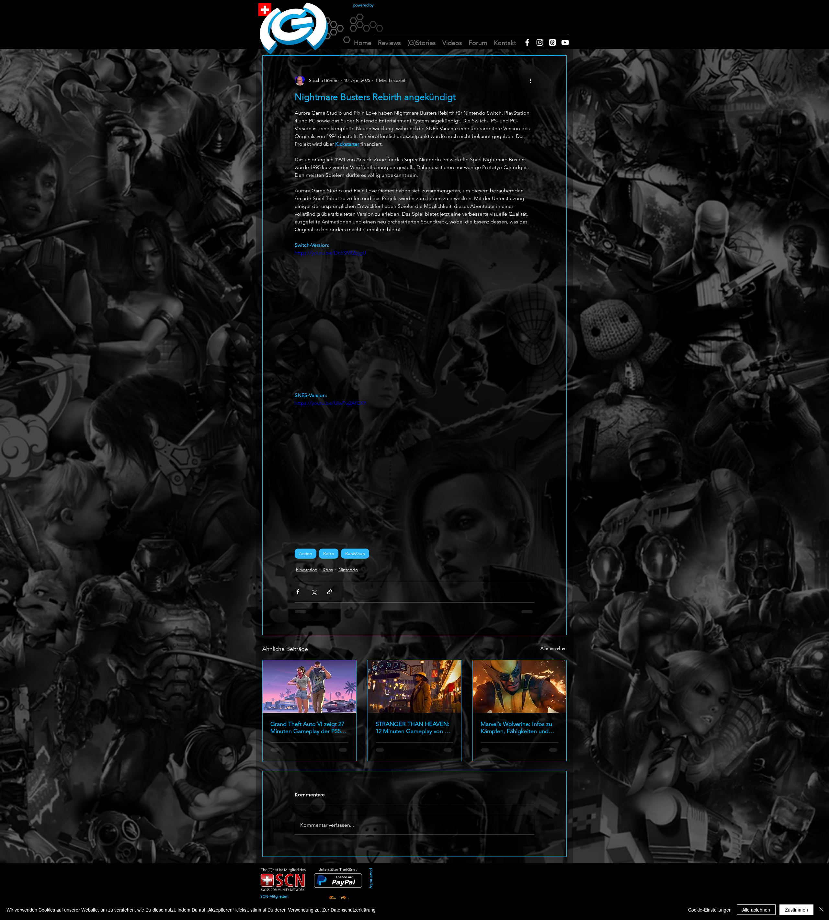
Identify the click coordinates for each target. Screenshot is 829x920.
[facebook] (527, 42)
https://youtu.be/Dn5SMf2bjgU (330, 253)
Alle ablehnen (756, 909)
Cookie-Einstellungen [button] (710, 909)
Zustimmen (796, 909)
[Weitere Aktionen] (530, 80)
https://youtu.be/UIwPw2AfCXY (330, 403)
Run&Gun (355, 553)
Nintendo (348, 570)
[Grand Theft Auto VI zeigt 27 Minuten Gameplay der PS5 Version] (309, 686)
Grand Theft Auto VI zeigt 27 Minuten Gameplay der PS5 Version (307, 728)
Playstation (306, 570)
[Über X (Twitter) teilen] (314, 592)
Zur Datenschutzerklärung (349, 909)
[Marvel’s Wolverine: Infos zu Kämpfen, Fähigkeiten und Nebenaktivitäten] (519, 686)
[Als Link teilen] (329, 592)
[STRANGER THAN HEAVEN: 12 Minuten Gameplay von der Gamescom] (414, 686)
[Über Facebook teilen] (298, 592)
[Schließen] (821, 909)
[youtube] (565, 42)
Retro (328, 553)
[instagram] (539, 42)
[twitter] (552, 42)
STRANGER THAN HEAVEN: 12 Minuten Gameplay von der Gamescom (414, 728)
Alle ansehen (553, 648)
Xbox (328, 570)
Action (305, 553)
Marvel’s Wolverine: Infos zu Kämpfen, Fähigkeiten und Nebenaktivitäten (516, 728)
